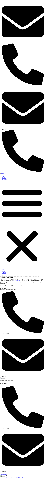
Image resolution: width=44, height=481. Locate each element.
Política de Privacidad (7, 477)
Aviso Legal (1, 477)
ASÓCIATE (3, 177)
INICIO (3, 269)
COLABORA (4, 178)
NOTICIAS (3, 176)
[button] (22, 224)
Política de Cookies (13, 477)
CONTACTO (4, 273)
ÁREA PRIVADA (4, 179)
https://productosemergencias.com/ (17, 280)
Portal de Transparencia (19, 477)
